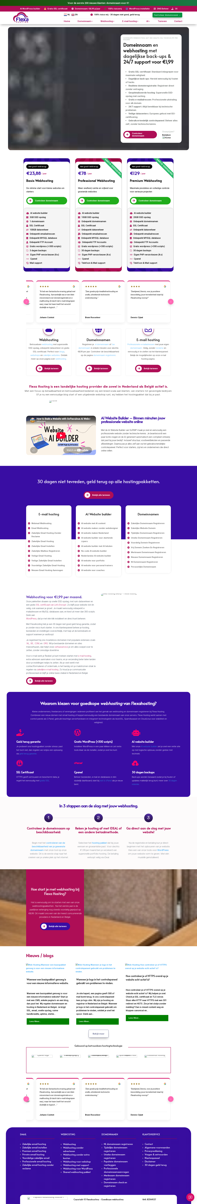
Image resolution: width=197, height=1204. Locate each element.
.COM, (37, 643)
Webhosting (107, 21)
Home (67, 21)
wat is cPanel (106, 780)
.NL (27, 643)
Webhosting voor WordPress (78, 1168)
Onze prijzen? (168, 131)
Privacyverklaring (153, 1151)
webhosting (47, 344)
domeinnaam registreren (104, 355)
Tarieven (162, 21)
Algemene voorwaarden (157, 1147)
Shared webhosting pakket (77, 1172)
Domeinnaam (84, 21)
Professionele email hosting (36, 1161)
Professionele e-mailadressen (141, 344)
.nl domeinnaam (101, 344)
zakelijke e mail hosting (47, 669)
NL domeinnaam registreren (118, 1144)
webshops (35, 355)
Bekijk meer (98, 1033)
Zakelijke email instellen (34, 1147)
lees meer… (35, 1021)
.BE (31, 643)
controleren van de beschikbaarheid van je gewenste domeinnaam (47, 846)
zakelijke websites (51, 355)
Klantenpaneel (152, 1157)
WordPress (31, 618)
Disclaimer (150, 1161)
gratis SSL (44, 780)
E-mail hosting (129, 21)
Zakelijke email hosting (34, 1144)
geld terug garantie (28, 753)
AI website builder (149, 746)
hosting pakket (99, 842)
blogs (61, 351)
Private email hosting (33, 1154)
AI (147, 21)
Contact (178, 21)
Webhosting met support (76, 1165)
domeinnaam (136, 348)
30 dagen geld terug (156, 1164)
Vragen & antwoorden (156, 1154)
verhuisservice (61, 647)
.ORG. (46, 643)
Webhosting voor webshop (77, 1161)
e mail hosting (84, 656)
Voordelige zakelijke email (35, 1157)
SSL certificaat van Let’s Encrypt (51, 605)
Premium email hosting (34, 1151)
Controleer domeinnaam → (167, 15)
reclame (159, 348)
